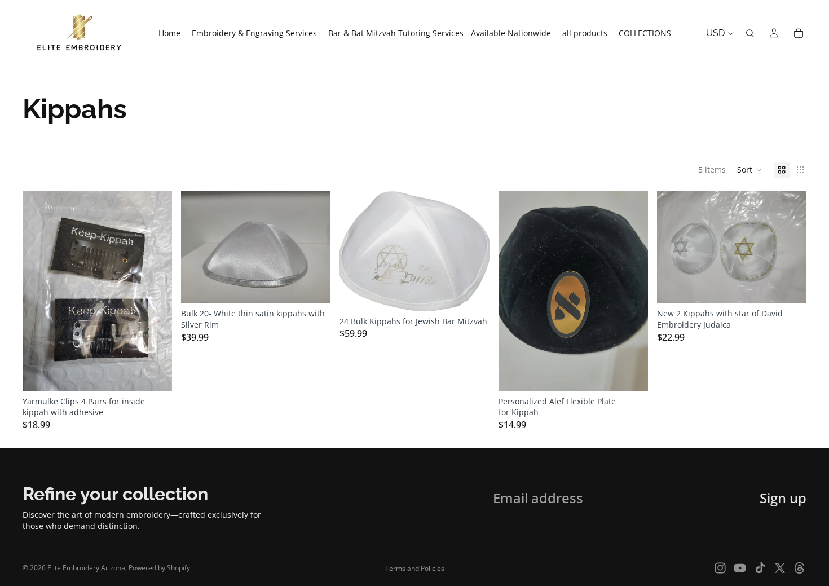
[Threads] (799, 568)
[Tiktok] (760, 568)
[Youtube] (740, 568)
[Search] (750, 33)
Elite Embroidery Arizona (86, 567)
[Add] (154, 374)
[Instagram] (720, 568)
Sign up (783, 497)
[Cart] (798, 33)
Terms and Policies (414, 568)
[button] (749, 169)
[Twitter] (780, 568)
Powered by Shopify (159, 567)
